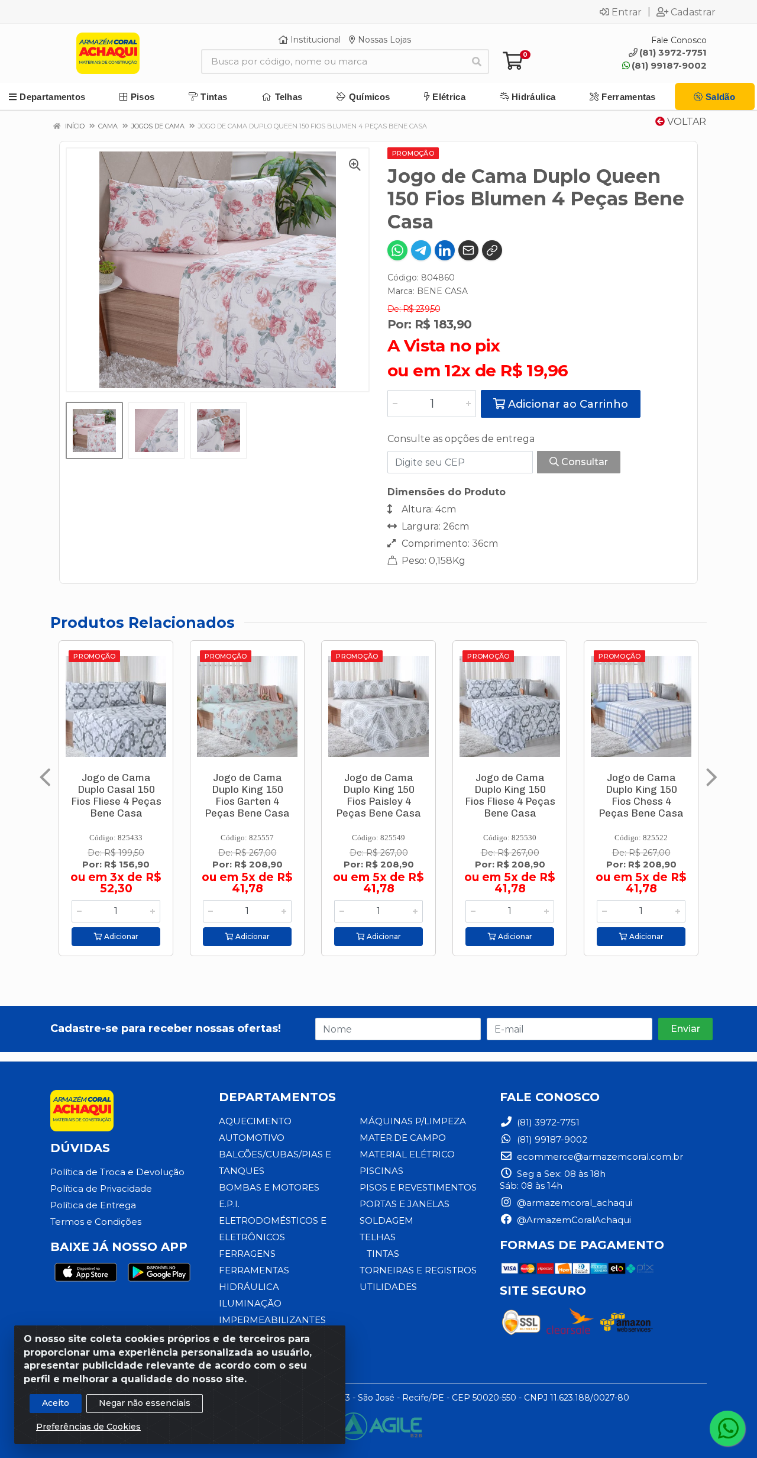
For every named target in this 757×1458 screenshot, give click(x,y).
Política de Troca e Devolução (117, 1172)
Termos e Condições (95, 1221)
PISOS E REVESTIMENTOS (418, 1187)
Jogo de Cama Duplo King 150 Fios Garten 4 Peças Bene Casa (247, 795)
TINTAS (383, 1253)
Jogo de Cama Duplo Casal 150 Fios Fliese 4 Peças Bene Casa (116, 795)
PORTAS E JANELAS (404, 1203)
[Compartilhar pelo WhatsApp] (397, 250)
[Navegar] (45, 777)
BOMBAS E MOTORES (269, 1187)
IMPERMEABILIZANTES (272, 1319)
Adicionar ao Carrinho (566, 404)
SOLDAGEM (386, 1220)
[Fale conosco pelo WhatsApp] (727, 1428)
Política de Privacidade (101, 1188)
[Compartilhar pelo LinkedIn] (445, 250)
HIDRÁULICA (249, 1286)
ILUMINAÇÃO (250, 1303)
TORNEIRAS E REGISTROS (418, 1270)
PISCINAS (381, 1170)
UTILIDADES (388, 1286)
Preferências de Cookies (88, 1426)
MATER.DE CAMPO (403, 1137)
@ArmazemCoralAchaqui (573, 1219)
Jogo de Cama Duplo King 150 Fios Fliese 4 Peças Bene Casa (510, 795)
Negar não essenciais (144, 1403)
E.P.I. (229, 1203)
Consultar (583, 461)
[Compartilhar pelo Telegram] (421, 250)
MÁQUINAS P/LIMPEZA (413, 1121)
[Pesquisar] (476, 61)
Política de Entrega (93, 1205)
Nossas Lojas (383, 39)
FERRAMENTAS (254, 1270)
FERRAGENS (247, 1253)
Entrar (627, 12)
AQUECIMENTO (255, 1121)
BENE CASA (442, 291)
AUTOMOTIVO (251, 1137)
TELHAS (378, 1237)
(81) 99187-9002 (669, 65)
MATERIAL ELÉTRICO (407, 1154)
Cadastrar (693, 12)
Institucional (314, 39)
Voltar (685, 121)
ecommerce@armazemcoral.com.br (599, 1156)
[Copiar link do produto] (492, 250)
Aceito (55, 1403)
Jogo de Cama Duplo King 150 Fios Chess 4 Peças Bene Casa (641, 795)
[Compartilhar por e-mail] (468, 250)
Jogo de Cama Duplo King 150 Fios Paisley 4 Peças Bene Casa (378, 795)
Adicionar (120, 936)
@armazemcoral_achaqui (573, 1202)
